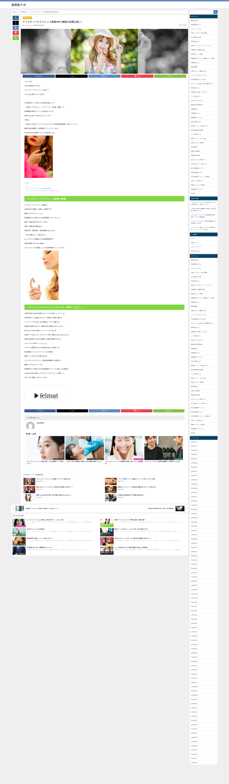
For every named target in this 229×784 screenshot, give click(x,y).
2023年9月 (194, 522)
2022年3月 (194, 581)
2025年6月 (194, 463)
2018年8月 (194, 754)
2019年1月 (194, 733)
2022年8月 (194, 568)
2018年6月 (194, 762)
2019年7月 (194, 707)
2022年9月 (194, 564)
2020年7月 (194, 657)
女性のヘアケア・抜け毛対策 (199, 33)
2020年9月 (194, 648)
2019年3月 (194, 724)
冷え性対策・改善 (196, 37)
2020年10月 (194, 644)
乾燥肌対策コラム (196, 24)
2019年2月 (194, 729)
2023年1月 (194, 551)
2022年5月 (194, 577)
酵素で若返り (195, 20)
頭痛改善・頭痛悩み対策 (198, 49)
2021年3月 (194, 623)
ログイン (193, 238)
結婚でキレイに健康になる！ (199, 71)
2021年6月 (194, 610)
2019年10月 (194, 695)
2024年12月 (194, 479)
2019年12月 (194, 686)
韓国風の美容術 (195, 155)
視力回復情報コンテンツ (198, 168)
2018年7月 (194, 758)
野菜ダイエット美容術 (197, 142)
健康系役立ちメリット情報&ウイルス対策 (202, 58)
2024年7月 (194, 496)
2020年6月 (194, 661)
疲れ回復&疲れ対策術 (197, 130)
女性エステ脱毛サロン (197, 180)
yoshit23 (184, 25)
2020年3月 (194, 674)
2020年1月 (194, 682)
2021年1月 (194, 631)
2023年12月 (194, 517)
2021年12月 (194, 589)
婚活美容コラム (195, 88)
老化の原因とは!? (196, 121)
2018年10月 (194, 745)
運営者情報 (194, 66)
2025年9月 (194, 450)
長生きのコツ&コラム (197, 100)
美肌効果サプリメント (197, 189)
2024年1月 (194, 513)
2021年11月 (194, 594)
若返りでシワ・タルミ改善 (198, 138)
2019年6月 (194, 712)
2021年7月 (194, 606)
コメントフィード (196, 246)
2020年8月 (194, 653)
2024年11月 (194, 484)
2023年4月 (194, 543)
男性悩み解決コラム (196, 172)
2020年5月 (194, 665)
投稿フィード (195, 242)
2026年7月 (194, 441)
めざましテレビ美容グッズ (198, 159)
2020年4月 (194, 669)
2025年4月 (194, 467)
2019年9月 (194, 699)
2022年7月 (194, 572)
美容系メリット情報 (196, 54)
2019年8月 (194, 703)
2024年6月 (194, 501)
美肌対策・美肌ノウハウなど (199, 92)
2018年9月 (194, 750)
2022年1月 (194, 585)
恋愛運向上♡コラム (196, 117)
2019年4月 (194, 720)
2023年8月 (194, 526)
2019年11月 (194, 691)
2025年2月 (194, 471)
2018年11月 (194, 741)
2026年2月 (194, 446)
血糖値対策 (194, 109)
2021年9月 (194, 602)
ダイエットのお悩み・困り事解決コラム (202, 83)
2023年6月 (194, 534)
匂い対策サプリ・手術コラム (199, 164)
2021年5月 (194, 615)
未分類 (193, 193)
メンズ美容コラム (196, 134)
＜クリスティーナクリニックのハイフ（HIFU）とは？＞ (44, 190)
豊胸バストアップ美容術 (198, 185)
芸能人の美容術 (195, 151)
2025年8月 (194, 454)
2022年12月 (194, 555)
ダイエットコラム (196, 28)
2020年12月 (194, 636)
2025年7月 (194, 458)
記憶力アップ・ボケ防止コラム (200, 126)
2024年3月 (194, 505)
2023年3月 (194, 547)
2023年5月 (194, 539)
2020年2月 (194, 678)
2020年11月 (194, 640)
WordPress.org (195, 251)
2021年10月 (194, 598)
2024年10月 (194, 488)
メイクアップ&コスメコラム (199, 75)
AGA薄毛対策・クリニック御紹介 (200, 176)
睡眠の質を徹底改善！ (197, 104)
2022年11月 (194, 560)
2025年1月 (194, 475)
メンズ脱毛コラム (196, 96)
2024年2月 (194, 509)
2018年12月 (194, 737)
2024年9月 (194, 492)
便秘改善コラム (195, 62)
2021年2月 (194, 627)
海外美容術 (194, 147)
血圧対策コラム (195, 41)
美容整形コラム (27, 17)
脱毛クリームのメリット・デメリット (201, 45)
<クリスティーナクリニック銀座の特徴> (39, 188)
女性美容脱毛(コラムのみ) (198, 79)
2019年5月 (194, 716)
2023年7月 (194, 530)
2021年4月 (194, 619)
